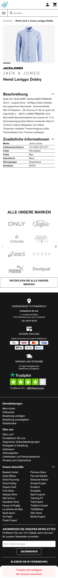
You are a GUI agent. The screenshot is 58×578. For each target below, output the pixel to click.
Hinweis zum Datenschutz (16, 460)
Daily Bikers (9, 476)
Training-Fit (36, 498)
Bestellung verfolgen (13, 416)
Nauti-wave (8, 513)
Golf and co (8, 498)
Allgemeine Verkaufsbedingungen (21, 441)
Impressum (8, 449)
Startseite (7, 20)
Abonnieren (29, 551)
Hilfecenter (8, 412)
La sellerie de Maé (12, 509)
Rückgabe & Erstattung (15, 445)
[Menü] (3, 13)
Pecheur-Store (38, 472)
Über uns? (8, 434)
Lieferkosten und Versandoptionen (21, 456)
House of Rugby (11, 505)
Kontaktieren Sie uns (29, 311)
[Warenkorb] (54, 4)
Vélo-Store (36, 513)
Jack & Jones (21, 72)
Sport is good (37, 494)
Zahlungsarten (10, 453)
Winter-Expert (37, 516)
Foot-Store (8, 490)
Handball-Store (10, 501)
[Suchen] (11, 13)
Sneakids (35, 490)
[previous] (2, 246)
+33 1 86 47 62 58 (29, 320)
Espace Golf (9, 487)
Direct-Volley (9, 483)
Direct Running (10, 479)
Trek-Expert (36, 501)
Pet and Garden (39, 476)
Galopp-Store (9, 494)
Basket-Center (10, 472)
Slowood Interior (39, 479)
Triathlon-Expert (39, 505)
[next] (56, 246)
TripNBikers (36, 509)
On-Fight (7, 516)
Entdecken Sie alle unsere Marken (29, 282)
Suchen (18, 13)
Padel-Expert (9, 520)
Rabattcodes (9, 423)
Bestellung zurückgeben (29, 368)
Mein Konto (8, 408)
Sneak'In (35, 487)
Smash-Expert (38, 483)
